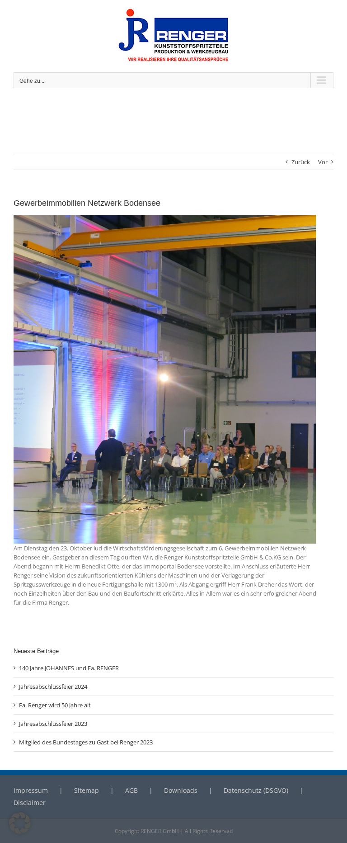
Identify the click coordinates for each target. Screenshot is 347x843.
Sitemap (86, 790)
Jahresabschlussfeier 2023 (53, 724)
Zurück (300, 162)
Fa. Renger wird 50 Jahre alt (55, 705)
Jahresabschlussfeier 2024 (53, 686)
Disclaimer (30, 802)
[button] (20, 823)
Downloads (180, 790)
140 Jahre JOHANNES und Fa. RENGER (69, 668)
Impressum (31, 790)
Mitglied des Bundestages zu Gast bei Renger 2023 (86, 742)
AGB (131, 790)
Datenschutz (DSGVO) (256, 790)
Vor (323, 162)
